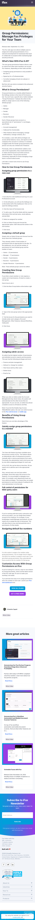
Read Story (8, 681)
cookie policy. (17, 917)
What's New (6, 615)
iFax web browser (11, 412)
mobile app (22, 412)
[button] (28, 913)
